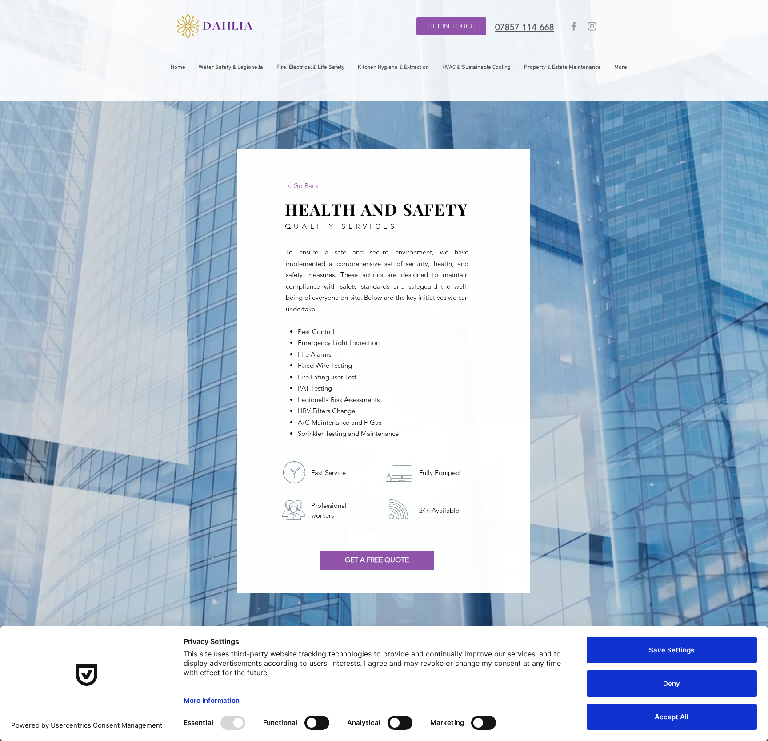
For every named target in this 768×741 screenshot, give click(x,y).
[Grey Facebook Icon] (574, 26)
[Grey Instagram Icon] (592, 26)
